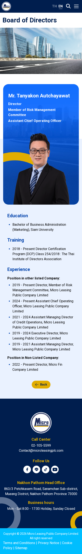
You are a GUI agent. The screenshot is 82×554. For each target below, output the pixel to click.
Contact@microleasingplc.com (41, 451)
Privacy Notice (48, 543)
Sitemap (21, 548)
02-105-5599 (41, 445)
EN (60, 6)
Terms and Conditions (19, 543)
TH (54, 6)
